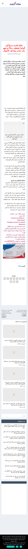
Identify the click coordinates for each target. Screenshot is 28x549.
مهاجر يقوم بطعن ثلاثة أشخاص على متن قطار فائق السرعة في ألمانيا (14, 362)
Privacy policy (10, 546)
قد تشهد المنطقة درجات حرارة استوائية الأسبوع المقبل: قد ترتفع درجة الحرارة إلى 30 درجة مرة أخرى (14, 455)
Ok (21, 546)
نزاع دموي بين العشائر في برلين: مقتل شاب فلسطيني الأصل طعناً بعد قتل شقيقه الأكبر (15, 383)
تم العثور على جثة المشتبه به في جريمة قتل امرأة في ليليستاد (15, 461)
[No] (26, 542)
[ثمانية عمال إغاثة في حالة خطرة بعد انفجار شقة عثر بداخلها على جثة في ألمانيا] (14, 394)
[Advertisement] (14, 24)
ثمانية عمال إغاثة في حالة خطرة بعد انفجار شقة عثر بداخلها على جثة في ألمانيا (14, 404)
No (17, 546)
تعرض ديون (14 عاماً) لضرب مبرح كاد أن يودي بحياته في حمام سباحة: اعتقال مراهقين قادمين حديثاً (14, 426)
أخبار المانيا (10, 54)
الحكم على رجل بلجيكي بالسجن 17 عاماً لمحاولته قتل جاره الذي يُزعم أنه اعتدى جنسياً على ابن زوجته (15, 448)
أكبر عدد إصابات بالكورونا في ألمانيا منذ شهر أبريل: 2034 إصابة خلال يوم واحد (15, 340)
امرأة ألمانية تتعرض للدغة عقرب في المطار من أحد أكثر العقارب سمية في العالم (14, 437)
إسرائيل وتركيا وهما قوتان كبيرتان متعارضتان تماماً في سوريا (15, 466)
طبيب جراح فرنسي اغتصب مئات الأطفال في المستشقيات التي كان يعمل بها (15, 471)
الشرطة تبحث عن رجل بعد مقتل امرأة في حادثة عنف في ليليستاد (15, 476)
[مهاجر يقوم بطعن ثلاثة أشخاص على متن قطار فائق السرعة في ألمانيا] (14, 352)
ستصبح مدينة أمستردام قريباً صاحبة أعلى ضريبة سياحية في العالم (14, 442)
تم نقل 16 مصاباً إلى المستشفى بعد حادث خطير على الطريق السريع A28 (14, 432)
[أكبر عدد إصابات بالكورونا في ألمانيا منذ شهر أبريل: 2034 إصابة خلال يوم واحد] (14, 331)
